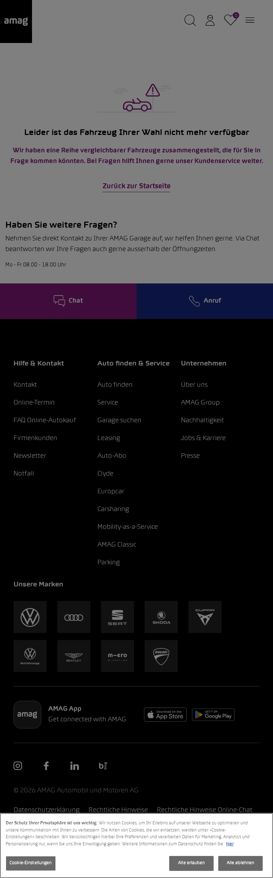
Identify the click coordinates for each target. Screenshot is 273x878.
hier (230, 844)
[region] (136, 845)
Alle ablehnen (241, 863)
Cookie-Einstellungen (31, 863)
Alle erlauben (191, 863)
